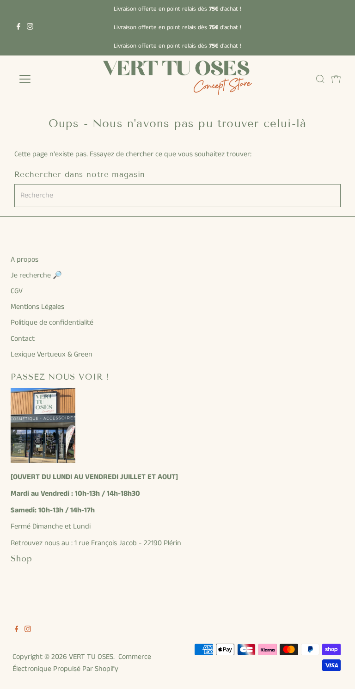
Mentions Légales (37, 306)
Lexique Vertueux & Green (51, 354)
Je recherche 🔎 (36, 275)
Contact (23, 338)
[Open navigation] (52, 79)
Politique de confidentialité (52, 322)
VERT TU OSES (91, 657)
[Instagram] (30, 28)
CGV (17, 291)
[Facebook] (18, 28)
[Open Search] (320, 79)
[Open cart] (336, 79)
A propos (24, 259)
